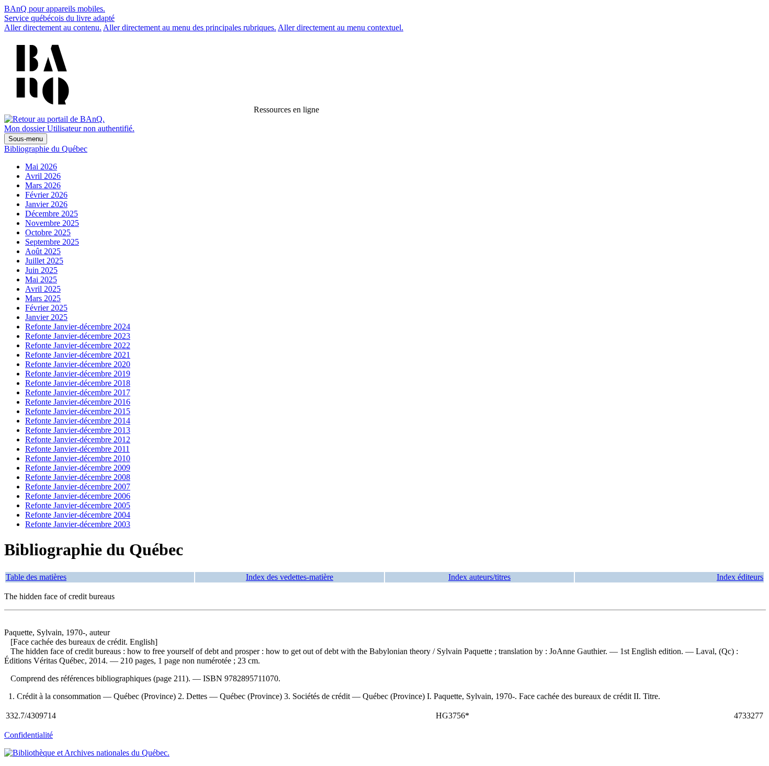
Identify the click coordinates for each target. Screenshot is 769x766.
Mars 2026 (43, 185)
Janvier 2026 (46, 204)
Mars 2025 (43, 298)
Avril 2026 (43, 176)
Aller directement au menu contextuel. (340, 27)
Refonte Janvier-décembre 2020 (77, 364)
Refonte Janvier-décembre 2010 (77, 458)
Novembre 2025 (52, 223)
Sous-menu (25, 139)
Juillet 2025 (44, 260)
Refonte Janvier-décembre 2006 (77, 495)
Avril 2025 (43, 288)
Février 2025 (46, 307)
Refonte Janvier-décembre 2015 (77, 411)
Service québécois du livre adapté (59, 18)
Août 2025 (43, 251)
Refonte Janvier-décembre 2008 (77, 477)
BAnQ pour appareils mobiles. (54, 8)
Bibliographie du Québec (45, 148)
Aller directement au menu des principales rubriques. (189, 27)
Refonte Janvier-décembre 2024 (77, 326)
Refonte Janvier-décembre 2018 (77, 383)
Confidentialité (28, 734)
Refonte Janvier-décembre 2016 (77, 401)
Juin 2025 (41, 270)
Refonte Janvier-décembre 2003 (77, 524)
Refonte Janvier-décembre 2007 (77, 486)
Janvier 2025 (46, 317)
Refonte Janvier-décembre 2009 (77, 467)
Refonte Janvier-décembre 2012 (77, 439)
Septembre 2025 (52, 241)
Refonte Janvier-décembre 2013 (77, 430)
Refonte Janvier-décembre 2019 (77, 373)
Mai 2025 (41, 279)
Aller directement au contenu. (52, 27)
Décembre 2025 (51, 213)
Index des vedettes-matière (289, 577)
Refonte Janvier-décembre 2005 (77, 505)
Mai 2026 (41, 166)
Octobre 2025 (48, 232)
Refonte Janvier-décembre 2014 (77, 420)
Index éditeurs (740, 577)
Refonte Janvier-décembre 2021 (77, 354)
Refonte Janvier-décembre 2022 (77, 345)
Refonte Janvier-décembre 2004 (77, 514)
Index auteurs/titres (479, 577)
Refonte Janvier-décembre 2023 (77, 335)
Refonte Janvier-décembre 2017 (77, 392)
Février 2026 (46, 194)
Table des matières (36, 577)
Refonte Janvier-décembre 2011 (77, 448)
